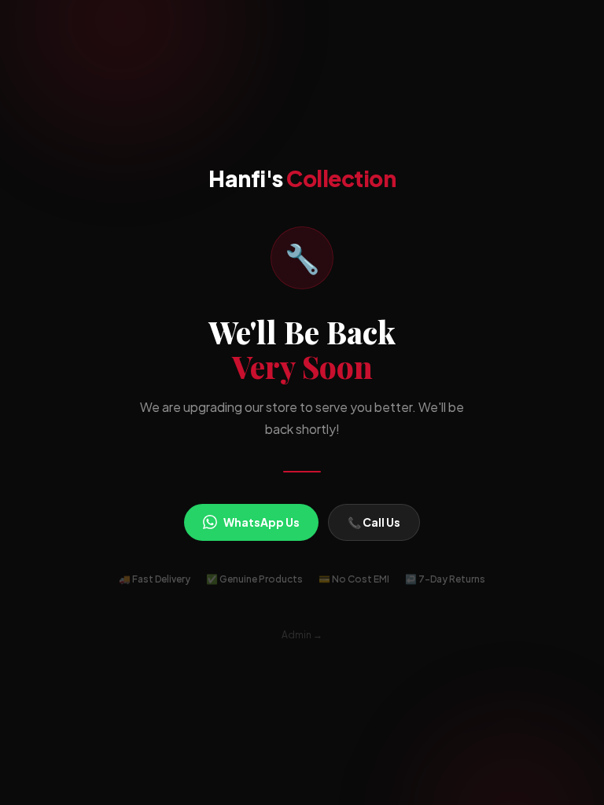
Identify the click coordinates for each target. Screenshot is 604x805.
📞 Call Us (374, 522)
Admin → (302, 635)
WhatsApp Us (261, 522)
